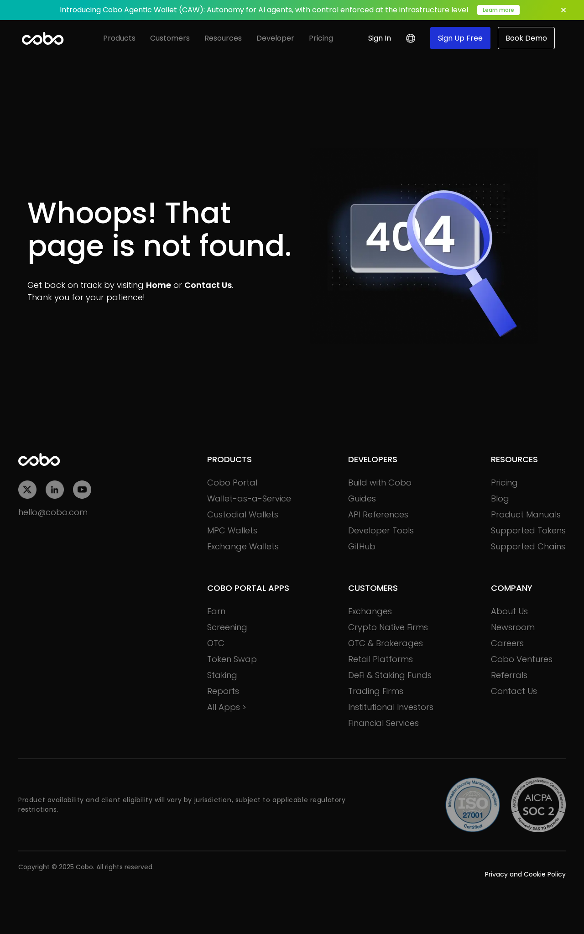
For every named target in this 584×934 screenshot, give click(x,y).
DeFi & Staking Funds (390, 675)
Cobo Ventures (522, 659)
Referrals (509, 675)
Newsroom (513, 627)
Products (119, 38)
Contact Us (208, 285)
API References (378, 514)
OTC (215, 643)
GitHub (361, 546)
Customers (170, 38)
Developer (275, 38)
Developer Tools (381, 530)
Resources (223, 38)
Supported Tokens (528, 530)
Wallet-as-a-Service (249, 498)
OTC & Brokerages (385, 643)
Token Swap (232, 659)
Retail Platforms (380, 659)
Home (158, 285)
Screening (227, 627)
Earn (216, 611)
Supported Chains (528, 546)
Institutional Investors (390, 707)
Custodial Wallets (242, 514)
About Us (509, 611)
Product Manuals (526, 514)
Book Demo (526, 38)
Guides (362, 498)
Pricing (321, 38)
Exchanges (370, 611)
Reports (223, 691)
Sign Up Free (460, 38)
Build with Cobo (380, 482)
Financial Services (383, 723)
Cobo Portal (232, 482)
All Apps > (226, 707)
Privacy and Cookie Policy (525, 874)
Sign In (379, 38)
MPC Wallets (232, 530)
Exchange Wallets (243, 546)
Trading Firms (375, 691)
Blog (500, 498)
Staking (222, 675)
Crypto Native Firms (388, 627)
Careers (507, 643)
